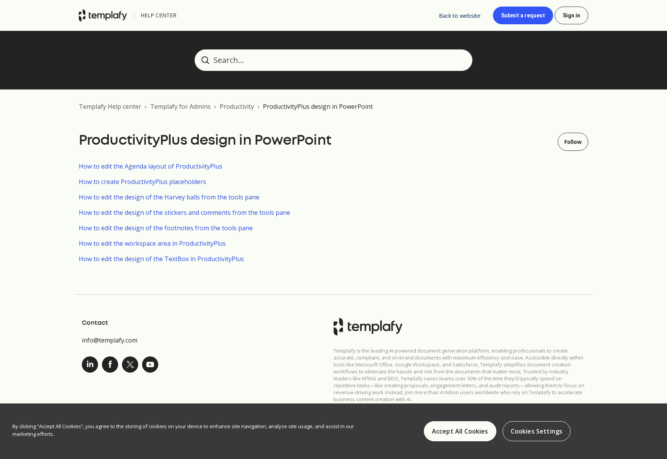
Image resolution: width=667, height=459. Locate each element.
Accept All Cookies (460, 431)
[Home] (105, 15)
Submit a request (523, 15)
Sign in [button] (571, 15)
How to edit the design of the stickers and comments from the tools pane (184, 212)
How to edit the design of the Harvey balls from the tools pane (169, 197)
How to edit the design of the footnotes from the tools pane (166, 228)
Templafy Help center (110, 106)
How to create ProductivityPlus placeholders (142, 181)
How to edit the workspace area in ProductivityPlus (152, 243)
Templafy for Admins (180, 106)
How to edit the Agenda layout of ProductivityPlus (150, 166)
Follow (573, 141)
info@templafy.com (109, 340)
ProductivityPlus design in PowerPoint (318, 106)
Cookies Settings (537, 431)
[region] (333, 431)
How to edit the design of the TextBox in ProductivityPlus (161, 259)
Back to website (460, 15)
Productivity (237, 106)
